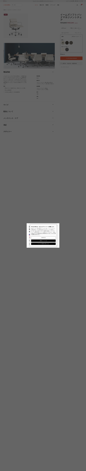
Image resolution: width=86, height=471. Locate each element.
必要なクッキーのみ (43, 240)
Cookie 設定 (43, 237)
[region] (43, 235)
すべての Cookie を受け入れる (43, 243)
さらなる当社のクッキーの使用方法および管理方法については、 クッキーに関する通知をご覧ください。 (43, 233)
